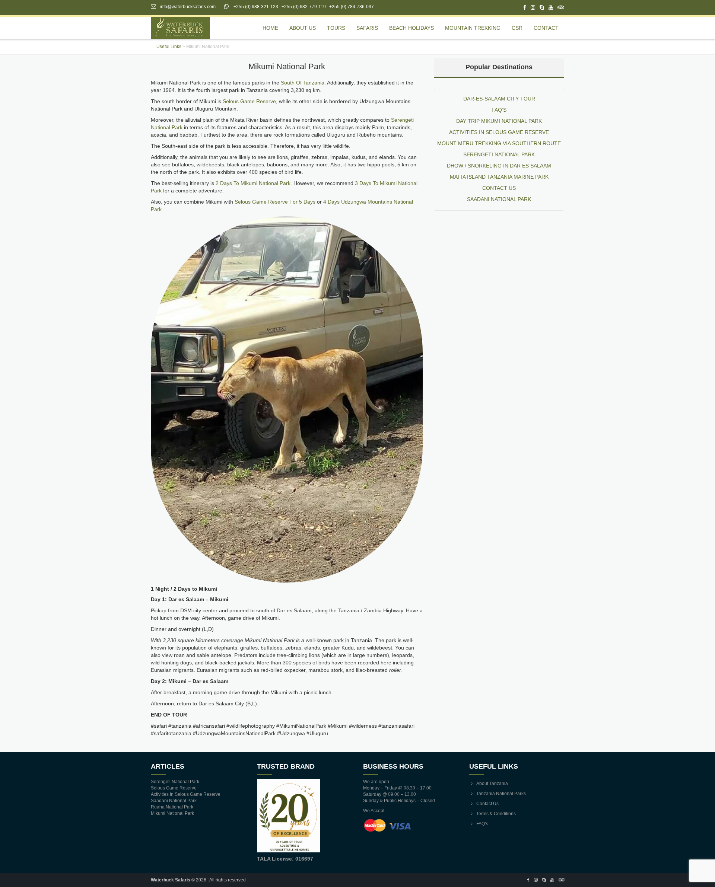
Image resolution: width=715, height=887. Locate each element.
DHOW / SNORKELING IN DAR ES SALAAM (499, 166)
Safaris (367, 28)
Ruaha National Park (172, 807)
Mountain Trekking (472, 28)
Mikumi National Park (172, 813)
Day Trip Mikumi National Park (499, 121)
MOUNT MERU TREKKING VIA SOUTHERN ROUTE (499, 143)
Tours (336, 28)
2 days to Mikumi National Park (253, 183)
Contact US (499, 188)
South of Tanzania (302, 83)
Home (270, 28)
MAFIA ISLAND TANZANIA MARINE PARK (499, 177)
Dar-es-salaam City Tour (499, 99)
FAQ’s (499, 110)
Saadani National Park (499, 199)
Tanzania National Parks (501, 793)
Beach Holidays (411, 28)
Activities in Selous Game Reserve (499, 132)
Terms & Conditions (496, 813)
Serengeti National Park (499, 154)
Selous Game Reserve (249, 101)
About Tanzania (492, 783)
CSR (517, 28)
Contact (546, 28)
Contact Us (487, 803)
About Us (302, 28)
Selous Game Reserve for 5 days (275, 202)
